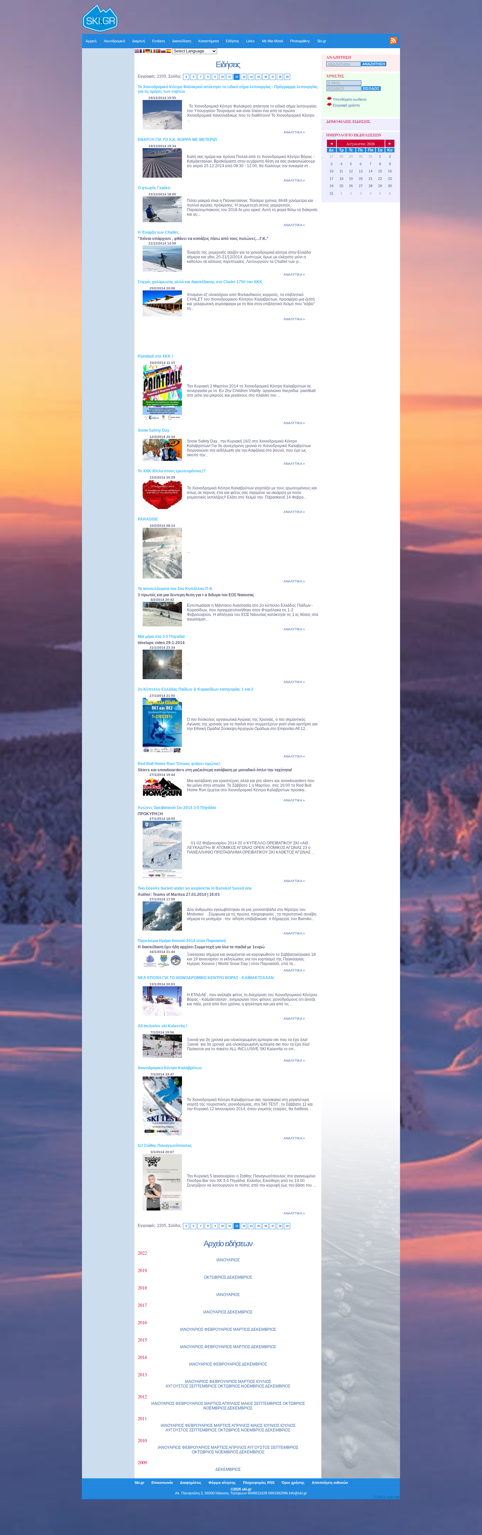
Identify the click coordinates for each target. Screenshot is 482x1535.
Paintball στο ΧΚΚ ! (155, 356)
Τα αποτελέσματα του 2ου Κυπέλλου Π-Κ (175, 588)
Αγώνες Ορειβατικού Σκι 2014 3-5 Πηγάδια (177, 807)
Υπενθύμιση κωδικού (350, 99)
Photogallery (300, 41)
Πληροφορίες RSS (258, 1483)
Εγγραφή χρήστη (346, 105)
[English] (137, 52)
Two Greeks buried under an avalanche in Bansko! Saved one (195, 888)
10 (222, 76)
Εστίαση (158, 41)
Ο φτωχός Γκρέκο (154, 188)
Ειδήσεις (232, 41)
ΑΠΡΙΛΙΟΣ (231, 1403)
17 (272, 76)
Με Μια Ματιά (272, 41)
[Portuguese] (158, 52)
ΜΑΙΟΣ (247, 1403)
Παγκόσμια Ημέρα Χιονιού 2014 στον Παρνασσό (182, 940)
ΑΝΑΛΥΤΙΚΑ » (294, 132)
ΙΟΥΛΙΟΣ (263, 1381)
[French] (142, 52)
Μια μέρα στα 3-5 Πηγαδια (161, 636)
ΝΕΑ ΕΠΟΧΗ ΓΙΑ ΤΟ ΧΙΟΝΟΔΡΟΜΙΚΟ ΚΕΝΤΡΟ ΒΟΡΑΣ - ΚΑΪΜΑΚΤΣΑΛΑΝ (206, 977)
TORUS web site (386, 1497)
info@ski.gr (298, 1493)
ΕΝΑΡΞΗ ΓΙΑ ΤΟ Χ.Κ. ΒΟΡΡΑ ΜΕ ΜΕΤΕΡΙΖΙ (177, 139)
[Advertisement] (259, 18)
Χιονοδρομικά (114, 41)
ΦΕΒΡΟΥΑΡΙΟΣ (218, 1329)
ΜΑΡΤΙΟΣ (241, 1329)
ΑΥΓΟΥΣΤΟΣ (177, 1386)
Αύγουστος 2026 (360, 143)
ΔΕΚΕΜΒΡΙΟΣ (239, 1277)
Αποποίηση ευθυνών (330, 1483)
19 (287, 76)
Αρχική (91, 41)
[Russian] (163, 52)
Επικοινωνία (162, 1483)
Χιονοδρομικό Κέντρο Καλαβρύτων (170, 1068)
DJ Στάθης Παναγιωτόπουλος (165, 1145)
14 (251, 76)
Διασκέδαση (181, 41)
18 (280, 76)
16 (265, 76)
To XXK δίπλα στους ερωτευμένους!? (172, 471)
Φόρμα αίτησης (222, 1483)
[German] (147, 52)
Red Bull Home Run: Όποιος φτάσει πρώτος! (179, 763)
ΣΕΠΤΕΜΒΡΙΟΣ (203, 1386)
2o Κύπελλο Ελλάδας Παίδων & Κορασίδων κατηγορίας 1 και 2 (195, 689)
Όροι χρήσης (293, 1483)
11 (229, 76)
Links (250, 41)
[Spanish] (168, 52)
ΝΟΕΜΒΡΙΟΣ (252, 1386)
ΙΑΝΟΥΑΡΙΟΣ (228, 1260)
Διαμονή (138, 41)
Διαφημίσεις (190, 1483)
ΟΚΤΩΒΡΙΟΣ (215, 1277)
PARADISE (148, 519)
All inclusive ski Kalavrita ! (162, 1026)
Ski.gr (321, 41)
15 (258, 76)
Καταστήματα (208, 41)
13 (244, 76)
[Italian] (152, 52)
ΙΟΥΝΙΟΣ (271, 1425)
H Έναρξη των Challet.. (159, 232)
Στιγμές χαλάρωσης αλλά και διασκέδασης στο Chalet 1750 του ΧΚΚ (200, 282)
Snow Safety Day (154, 430)
